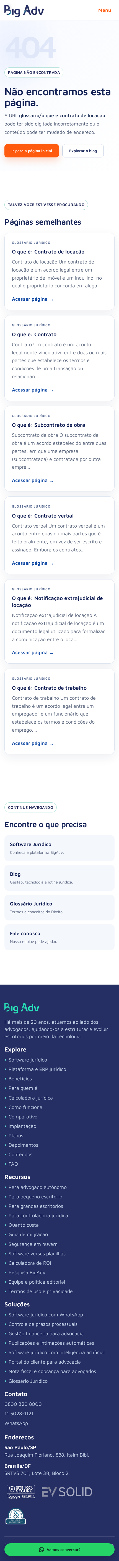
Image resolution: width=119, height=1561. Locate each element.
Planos (16, 1135)
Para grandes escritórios (36, 1206)
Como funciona (25, 1107)
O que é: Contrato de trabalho (49, 687)
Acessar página (33, 299)
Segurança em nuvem (33, 1244)
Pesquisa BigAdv (27, 1272)
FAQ (13, 1164)
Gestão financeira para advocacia (46, 1333)
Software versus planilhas (37, 1253)
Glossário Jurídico (28, 1381)
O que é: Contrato (34, 334)
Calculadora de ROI (30, 1263)
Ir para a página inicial (31, 150)
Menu (104, 10)
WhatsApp (16, 1423)
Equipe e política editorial (37, 1282)
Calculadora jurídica (31, 1098)
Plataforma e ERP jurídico (37, 1069)
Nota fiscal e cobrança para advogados (52, 1371)
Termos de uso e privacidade (41, 1291)
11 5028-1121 (18, 1413)
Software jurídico (28, 1060)
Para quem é (23, 1088)
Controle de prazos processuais (43, 1324)
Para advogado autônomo (38, 1187)
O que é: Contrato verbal (43, 515)
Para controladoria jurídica (38, 1215)
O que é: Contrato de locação (48, 251)
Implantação (22, 1126)
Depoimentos (23, 1145)
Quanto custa (24, 1225)
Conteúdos (20, 1154)
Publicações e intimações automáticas (51, 1343)
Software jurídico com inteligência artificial (57, 1352)
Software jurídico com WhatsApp (46, 1314)
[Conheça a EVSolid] (67, 1492)
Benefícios (20, 1078)
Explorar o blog (83, 150)
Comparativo (23, 1117)
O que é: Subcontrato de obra (48, 424)
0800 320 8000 (23, 1404)
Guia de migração (28, 1234)
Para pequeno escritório (35, 1196)
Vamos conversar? (64, 1549)
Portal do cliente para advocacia (45, 1362)
